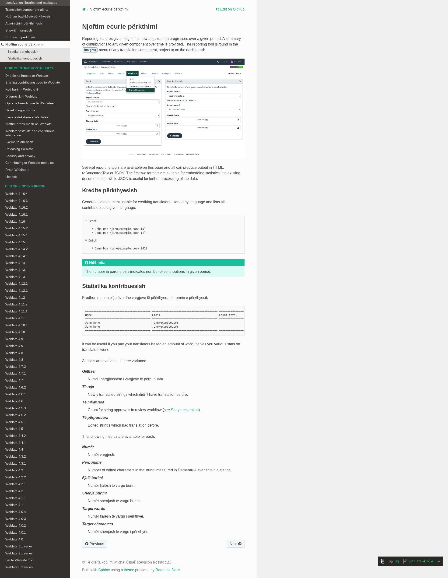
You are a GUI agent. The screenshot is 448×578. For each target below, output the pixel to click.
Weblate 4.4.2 (15, 436)
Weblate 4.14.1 (16, 256)
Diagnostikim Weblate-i (22, 96)
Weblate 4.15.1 (16, 235)
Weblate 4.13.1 (16, 270)
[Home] (84, 9)
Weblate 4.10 (15, 332)
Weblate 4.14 (15, 263)
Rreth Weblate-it (17, 170)
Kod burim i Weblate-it (21, 89)
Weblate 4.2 (14, 491)
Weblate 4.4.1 (15, 443)
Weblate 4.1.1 (15, 498)
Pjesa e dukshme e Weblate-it (27, 117)
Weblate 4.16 (15, 221)
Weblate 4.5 (14, 429)
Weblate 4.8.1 (15, 353)
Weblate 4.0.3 (15, 519)
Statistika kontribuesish (25, 58)
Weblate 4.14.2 (16, 249)
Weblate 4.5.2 (15, 415)
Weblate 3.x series (19, 546)
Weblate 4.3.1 (15, 463)
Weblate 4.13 (15, 277)
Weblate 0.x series (19, 567)
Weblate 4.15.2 (16, 228)
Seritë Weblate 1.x (18, 560)
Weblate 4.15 (15, 242)
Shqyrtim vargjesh (18, 30)
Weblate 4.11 (15, 318)
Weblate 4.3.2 (15, 456)
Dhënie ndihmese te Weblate (26, 75)
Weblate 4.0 (14, 539)
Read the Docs (167, 570)
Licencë (11, 177)
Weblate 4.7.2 (15, 366)
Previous (96, 544)
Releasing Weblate (19, 149)
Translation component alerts (26, 9)
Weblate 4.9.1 (15, 339)
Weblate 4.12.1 (16, 290)
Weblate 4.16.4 (16, 194)
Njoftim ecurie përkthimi (24, 44)
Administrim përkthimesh (23, 23)
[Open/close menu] (2, 44)
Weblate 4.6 (14, 401)
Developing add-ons (20, 110)
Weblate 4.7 (14, 380)
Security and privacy (20, 156)
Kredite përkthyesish (23, 51)
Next (234, 544)
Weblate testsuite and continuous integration (29, 133)
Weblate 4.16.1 (16, 214)
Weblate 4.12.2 (16, 283)
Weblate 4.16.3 (16, 201)
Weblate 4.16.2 (16, 207)
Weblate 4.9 (14, 346)
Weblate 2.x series (19, 553)
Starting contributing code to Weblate (32, 82)
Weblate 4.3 (14, 470)
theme (129, 570)
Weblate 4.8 (14, 359)
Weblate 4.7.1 (15, 373)
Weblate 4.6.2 (15, 387)
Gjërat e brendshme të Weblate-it (30, 103)
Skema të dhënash (19, 142)
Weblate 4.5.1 (15, 422)
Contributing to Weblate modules (29, 163)
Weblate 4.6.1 (15, 394)
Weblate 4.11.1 (16, 311)
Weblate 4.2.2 (15, 477)
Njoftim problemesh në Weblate (28, 124)
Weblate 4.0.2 (15, 525)
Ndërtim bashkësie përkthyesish (28, 16)
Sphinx (104, 570)
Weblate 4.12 (15, 297)
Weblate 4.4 (14, 449)
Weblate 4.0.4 (15, 512)
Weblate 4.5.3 (15, 408)
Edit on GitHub (232, 9)
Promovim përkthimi (20, 37)
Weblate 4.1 (14, 505)
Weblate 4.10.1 (16, 325)
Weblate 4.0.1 (15, 532)
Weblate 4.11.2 (16, 304)
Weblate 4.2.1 (15, 484)
